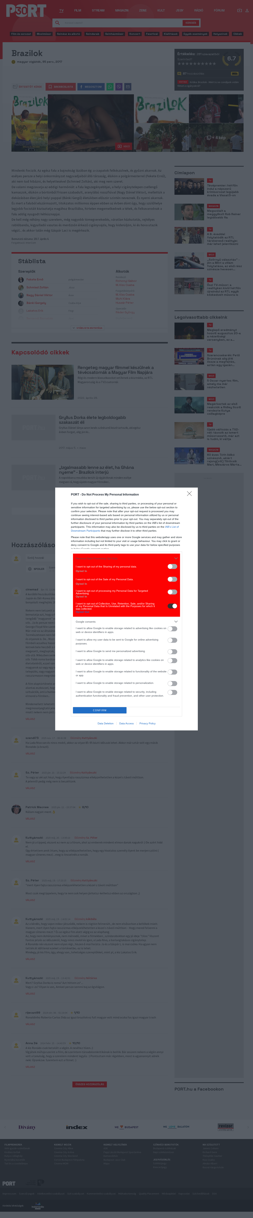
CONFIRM (100, 710)
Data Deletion (106, 723)
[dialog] (126, 609)
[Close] (190, 494)
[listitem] (126, 558)
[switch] (172, 566)
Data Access (126, 723)
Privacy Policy (147, 723)
